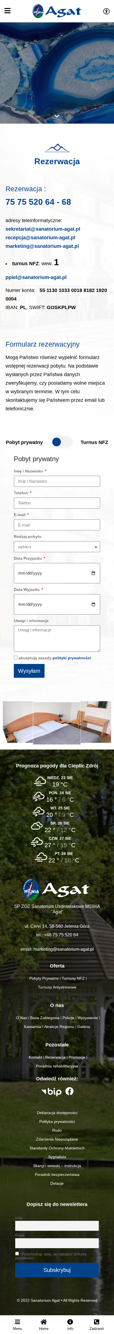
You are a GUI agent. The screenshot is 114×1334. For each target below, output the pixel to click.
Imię (18, 1218)
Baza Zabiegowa (44, 1018)
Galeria (83, 1026)
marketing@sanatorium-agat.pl (42, 246)
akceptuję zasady (55, 658)
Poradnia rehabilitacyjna (57, 1066)
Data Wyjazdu (27, 589)
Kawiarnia (32, 1026)
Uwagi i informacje (31, 620)
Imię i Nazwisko (29, 471)
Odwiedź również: (57, 1078)
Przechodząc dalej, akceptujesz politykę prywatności (50, 1256)
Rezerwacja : (26, 188)
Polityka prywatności (57, 1121)
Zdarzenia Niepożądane (57, 1139)
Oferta (57, 965)
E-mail (20, 514)
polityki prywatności (72, 658)
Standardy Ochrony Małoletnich (57, 1148)
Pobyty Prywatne (44, 978)
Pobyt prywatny (36, 459)
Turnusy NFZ (73, 978)
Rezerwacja (57, 161)
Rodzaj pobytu (28, 536)
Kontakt (35, 1057)
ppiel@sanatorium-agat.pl (36, 277)
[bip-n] (51, 1092)
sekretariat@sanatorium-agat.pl (43, 229)
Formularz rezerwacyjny (43, 344)
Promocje (77, 1057)
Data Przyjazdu (28, 558)
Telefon (21, 493)
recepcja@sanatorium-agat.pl (40, 237)
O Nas (21, 1018)
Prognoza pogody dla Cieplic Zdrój (57, 765)
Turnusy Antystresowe (57, 987)
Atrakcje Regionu (59, 1026)
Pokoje (68, 1018)
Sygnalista (57, 1157)
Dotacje (57, 1183)
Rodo (57, 1130)
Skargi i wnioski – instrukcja (57, 1165)
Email (19, 1235)
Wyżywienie (87, 1018)
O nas (57, 1005)
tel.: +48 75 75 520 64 (57, 934)
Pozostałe (57, 1044)
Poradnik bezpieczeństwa (57, 1174)
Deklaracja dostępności (57, 1112)
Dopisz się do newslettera (57, 1204)
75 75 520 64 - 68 (38, 201)
